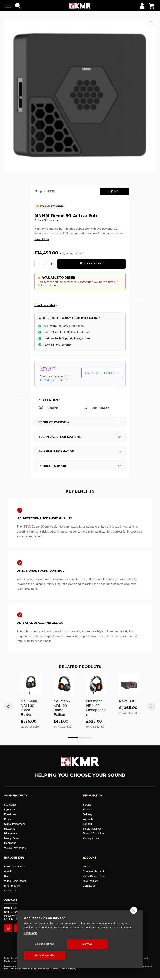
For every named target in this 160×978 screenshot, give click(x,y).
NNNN (51, 191)
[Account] (142, 6)
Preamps (9, 819)
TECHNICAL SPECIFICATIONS (60, 436)
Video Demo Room (15, 881)
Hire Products (12, 885)
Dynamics (9, 809)
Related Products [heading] (80, 667)
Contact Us (10, 890)
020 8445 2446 (12, 919)
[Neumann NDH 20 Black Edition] (64, 684)
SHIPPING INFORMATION (56, 451)
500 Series (10, 804)
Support (87, 823)
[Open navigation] (8, 6)
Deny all (87, 944)
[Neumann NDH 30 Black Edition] (31, 684)
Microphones (11, 833)
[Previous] (8, 706)
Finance (87, 809)
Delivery (87, 814)
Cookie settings (44, 944)
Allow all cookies (44, 955)
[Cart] (152, 6)
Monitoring (10, 843)
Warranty (88, 819)
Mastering (9, 828)
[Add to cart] (36, 690)
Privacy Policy (91, 838)
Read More (41, 239)
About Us (9, 871)
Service (87, 804)
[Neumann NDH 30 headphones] (96, 684)
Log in (86, 866)
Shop (38, 191)
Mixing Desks (11, 838)
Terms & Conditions (94, 833)
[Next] (151, 706)
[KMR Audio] (79, 6)
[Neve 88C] (129, 684)
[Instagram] (8, 928)
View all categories (15, 848)
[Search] (18, 6)
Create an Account (93, 871)
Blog (6, 876)
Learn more (31, 932)
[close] (133, 910)
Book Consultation (14, 866)
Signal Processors (14, 823)
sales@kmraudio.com (16, 915)
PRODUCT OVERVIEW (54, 422)
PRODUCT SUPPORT (53, 466)
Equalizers (10, 814)
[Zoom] (151, 21)
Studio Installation (93, 828)
